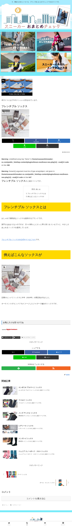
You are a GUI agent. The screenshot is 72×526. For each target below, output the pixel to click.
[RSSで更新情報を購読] (53, 368)
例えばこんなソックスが (36, 196)
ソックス (17, 337)
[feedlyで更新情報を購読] (19, 368)
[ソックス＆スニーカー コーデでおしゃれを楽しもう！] (54, 41)
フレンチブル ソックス (29, 337)
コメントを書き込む (36, 498)
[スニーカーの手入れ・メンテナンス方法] (54, 62)
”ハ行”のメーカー (8, 337)
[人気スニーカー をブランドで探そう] (18, 41)
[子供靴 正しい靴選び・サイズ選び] (18, 62)
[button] (47, 146)
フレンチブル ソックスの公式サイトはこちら (19, 240)
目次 (33, 189)
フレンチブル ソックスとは (37, 193)
